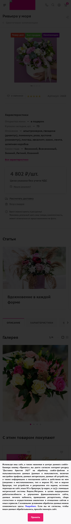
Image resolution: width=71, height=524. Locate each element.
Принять (35, 517)
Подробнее (30, 506)
